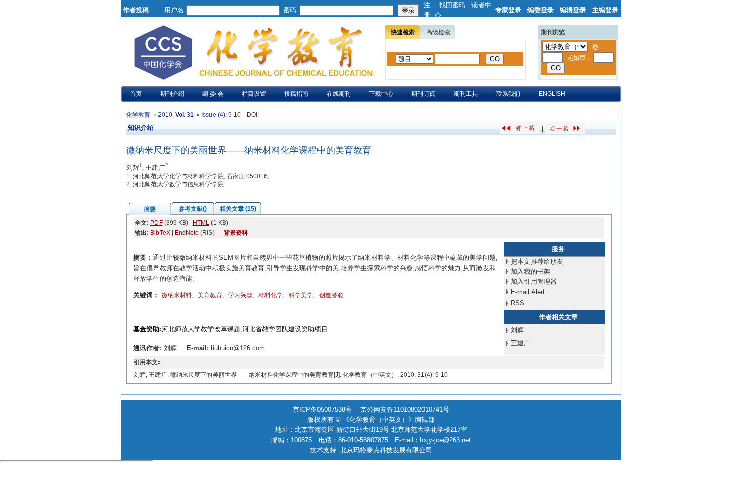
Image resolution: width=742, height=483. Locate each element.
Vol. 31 (184, 114)
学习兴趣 (240, 295)
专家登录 (508, 10)
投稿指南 (296, 94)
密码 (289, 10)
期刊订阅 (423, 94)
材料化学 (270, 295)
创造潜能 (331, 295)
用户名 (174, 10)
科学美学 (301, 295)
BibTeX (160, 232)
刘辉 (517, 330)
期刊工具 (466, 94)
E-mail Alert (528, 292)
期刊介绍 (172, 94)
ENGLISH (552, 94)
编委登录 (540, 10)
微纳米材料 (177, 295)
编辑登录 (573, 10)
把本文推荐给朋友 (537, 261)
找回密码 (452, 5)
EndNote (187, 232)
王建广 (521, 343)
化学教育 (138, 114)
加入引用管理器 (534, 281)
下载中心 (381, 94)
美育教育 (210, 295)
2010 (165, 114)
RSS (517, 303)
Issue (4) (213, 114)
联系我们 (508, 94)
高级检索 (438, 32)
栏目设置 (254, 94)
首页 (136, 94)
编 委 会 (213, 94)
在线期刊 (339, 94)
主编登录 (605, 10)
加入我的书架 (530, 271)
